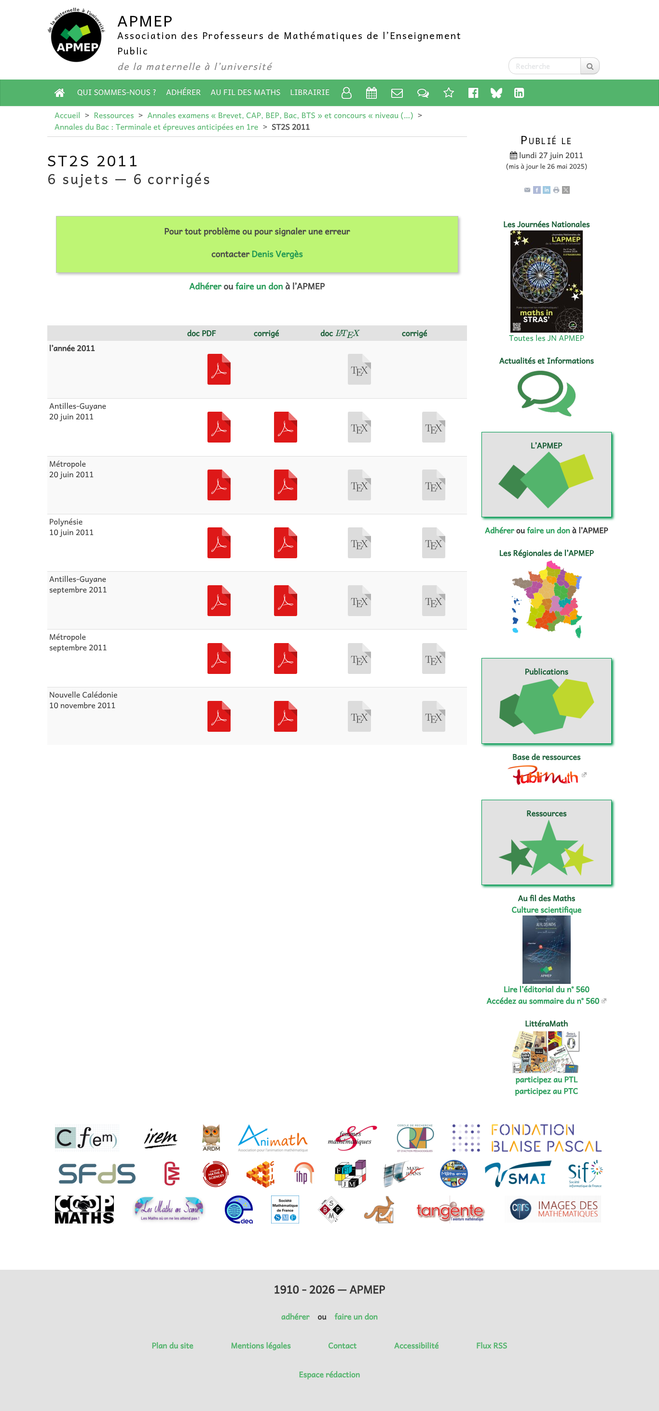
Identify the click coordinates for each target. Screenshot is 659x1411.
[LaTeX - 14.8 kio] (433, 484)
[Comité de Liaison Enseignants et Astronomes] (239, 1209)
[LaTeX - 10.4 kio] (359, 426)
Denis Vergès (277, 253)
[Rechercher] (590, 65)
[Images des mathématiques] (553, 1209)
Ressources (114, 115)
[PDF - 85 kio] (285, 599)
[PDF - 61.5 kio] (285, 542)
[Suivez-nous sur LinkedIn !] (519, 92)
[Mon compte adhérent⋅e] (346, 92)
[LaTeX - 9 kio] (359, 657)
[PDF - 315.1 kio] (219, 368)
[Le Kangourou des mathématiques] (379, 1209)
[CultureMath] (172, 1174)
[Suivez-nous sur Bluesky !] (496, 93)
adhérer (295, 1316)
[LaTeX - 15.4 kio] (433, 657)
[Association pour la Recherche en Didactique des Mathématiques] (211, 1138)
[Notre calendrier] (371, 92)
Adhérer (183, 92)
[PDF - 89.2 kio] (219, 599)
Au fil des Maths (246, 92)
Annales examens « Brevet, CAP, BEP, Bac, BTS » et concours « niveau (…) (280, 115)
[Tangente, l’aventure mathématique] (449, 1209)
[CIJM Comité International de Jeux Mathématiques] (261, 1174)
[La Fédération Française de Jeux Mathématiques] (350, 1174)
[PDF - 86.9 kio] (219, 426)
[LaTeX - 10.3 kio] (359, 484)
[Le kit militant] (448, 92)
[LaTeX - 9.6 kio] (359, 715)
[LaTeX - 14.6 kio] (433, 715)
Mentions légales (261, 1345)
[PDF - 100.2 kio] (219, 715)
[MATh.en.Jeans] (403, 1174)
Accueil (67, 115)
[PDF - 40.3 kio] (219, 542)
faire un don (259, 286)
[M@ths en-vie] (454, 1174)
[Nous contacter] (397, 92)
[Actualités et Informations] (423, 92)
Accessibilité (416, 1345)
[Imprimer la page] (556, 189)
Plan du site (172, 1345)
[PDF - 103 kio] (285, 657)
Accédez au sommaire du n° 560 (543, 1000)
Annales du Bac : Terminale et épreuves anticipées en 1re (156, 127)
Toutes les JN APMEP (546, 338)
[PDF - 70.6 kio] (219, 657)
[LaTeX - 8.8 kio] (359, 599)
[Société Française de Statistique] (98, 1174)
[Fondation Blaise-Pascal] (527, 1138)
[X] (566, 189)
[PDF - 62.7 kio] (219, 484)
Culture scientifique (547, 909)
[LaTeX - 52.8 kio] (359, 368)
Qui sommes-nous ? (116, 92)
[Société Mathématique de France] (285, 1209)
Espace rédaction (329, 1374)
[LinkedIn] (546, 189)
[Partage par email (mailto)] (527, 189)
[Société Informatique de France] (585, 1174)
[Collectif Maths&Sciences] (216, 1174)
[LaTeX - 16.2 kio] (433, 426)
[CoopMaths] (84, 1209)
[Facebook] (537, 189)
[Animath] (273, 1138)
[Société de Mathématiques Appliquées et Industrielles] (518, 1174)
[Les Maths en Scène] (169, 1209)
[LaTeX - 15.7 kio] (433, 542)
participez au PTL (547, 1079)
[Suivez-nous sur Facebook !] (473, 92)
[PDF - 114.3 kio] (285, 484)
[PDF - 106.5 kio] (285, 426)
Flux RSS (491, 1345)
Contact (343, 1345)
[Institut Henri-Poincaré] (304, 1174)
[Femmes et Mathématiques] (352, 1138)
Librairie (310, 92)
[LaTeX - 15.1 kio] (433, 599)
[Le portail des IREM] (160, 1138)
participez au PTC (546, 1091)
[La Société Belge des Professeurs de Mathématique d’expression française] (331, 1209)
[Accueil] (59, 92)
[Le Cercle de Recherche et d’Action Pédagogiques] (415, 1138)
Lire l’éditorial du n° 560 (547, 989)
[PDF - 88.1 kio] (285, 715)
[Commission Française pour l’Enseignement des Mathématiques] (87, 1138)
